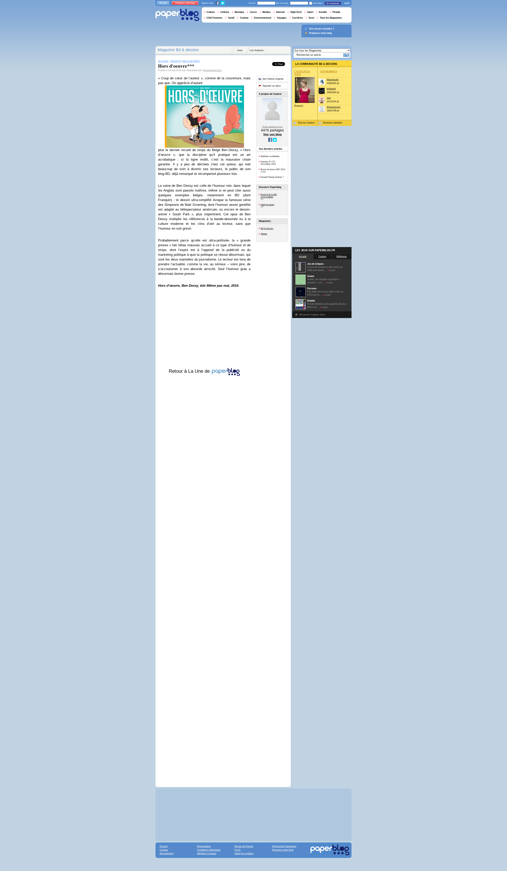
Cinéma (224, 12)
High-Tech (296, 12)
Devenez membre (332, 122)
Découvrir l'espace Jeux (312, 314)
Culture (211, 12)
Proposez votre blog (185, 3)
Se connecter (332, 3)
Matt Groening (267, 204)
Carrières (297, 17)
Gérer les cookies (243, 853)
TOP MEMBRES (328, 71)
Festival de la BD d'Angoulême (269, 195)
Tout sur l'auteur (306, 122)
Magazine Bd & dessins (178, 50)
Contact (164, 850)
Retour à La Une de (190, 371)
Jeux (240, 50)
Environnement (262, 17)
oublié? (347, 3)
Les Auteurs (257, 50)
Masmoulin (333, 79)
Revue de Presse (243, 846)
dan (329, 98)
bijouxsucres (333, 107)
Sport (310, 12)
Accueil (163, 3)
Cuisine (244, 17)
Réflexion (341, 256)
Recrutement (166, 853)
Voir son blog (272, 134)
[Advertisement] (204, 577)
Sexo (311, 17)
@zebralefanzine (212, 70)
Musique (239, 12)
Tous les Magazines (331, 17)
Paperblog (177, 15)
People (336, 12)
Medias (266, 12)
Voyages (282, 17)
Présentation (204, 846)
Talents (264, 233)
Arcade (303, 256)
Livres (253, 12)
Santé (231, 17)
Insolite (323, 12)
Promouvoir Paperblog (284, 846)
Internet (280, 12)
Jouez (332, 270)
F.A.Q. (237, 850)
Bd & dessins (267, 228)
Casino (322, 256)
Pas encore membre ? (321, 28)
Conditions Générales (209, 850)
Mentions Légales (206, 853)
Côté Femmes (214, 17)
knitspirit (331, 88)
